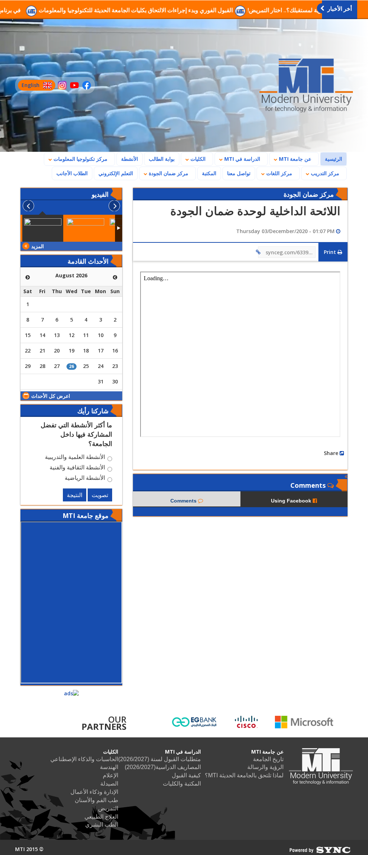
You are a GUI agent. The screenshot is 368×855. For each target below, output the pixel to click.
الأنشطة (129, 158)
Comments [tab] (184, 501)
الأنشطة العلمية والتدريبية (75, 458)
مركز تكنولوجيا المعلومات (79, 158)
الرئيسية (331, 158)
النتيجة (74, 495)
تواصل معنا (238, 173)
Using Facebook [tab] (292, 501)
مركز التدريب (324, 173)
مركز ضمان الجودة (167, 173)
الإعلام (110, 775)
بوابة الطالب (162, 158)
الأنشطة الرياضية (85, 479)
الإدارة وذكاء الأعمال (94, 792)
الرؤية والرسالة (265, 767)
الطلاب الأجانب (70, 173)
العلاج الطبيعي (101, 817)
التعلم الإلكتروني (115, 173)
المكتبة (209, 173)
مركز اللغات (278, 173)
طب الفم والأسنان (96, 800)
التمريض (108, 808)
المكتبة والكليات (182, 784)
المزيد (37, 246)
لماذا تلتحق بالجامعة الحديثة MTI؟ (244, 775)
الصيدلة (109, 784)
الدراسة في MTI (241, 158)
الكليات (197, 158)
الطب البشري (101, 825)
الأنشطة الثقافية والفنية (77, 468)
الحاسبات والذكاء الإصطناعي (84, 759)
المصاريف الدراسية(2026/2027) (163, 767)
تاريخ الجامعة (268, 759)
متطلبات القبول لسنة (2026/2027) (159, 759)
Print (330, 252)
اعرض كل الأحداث (50, 395)
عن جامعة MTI (294, 158)
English (29, 86)
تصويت (100, 495)
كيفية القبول (186, 775)
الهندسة (109, 767)
